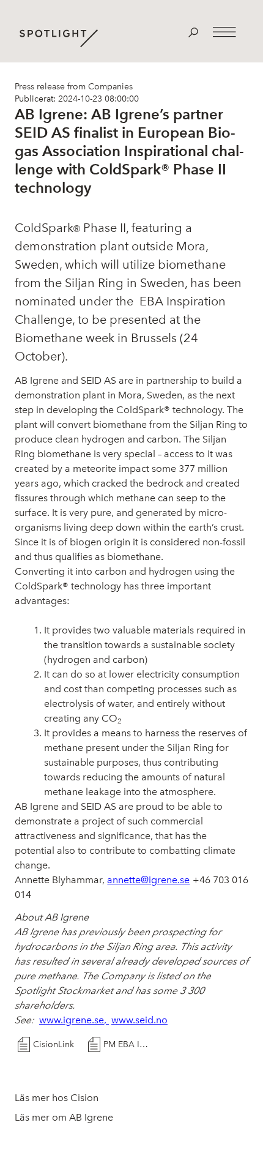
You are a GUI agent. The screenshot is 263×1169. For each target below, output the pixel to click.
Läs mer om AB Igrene (64, 1117)
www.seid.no (139, 1020)
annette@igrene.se (148, 880)
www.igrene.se (71, 1020)
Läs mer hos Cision (56, 1098)
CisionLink (53, 1044)
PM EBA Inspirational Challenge (127, 1044)
